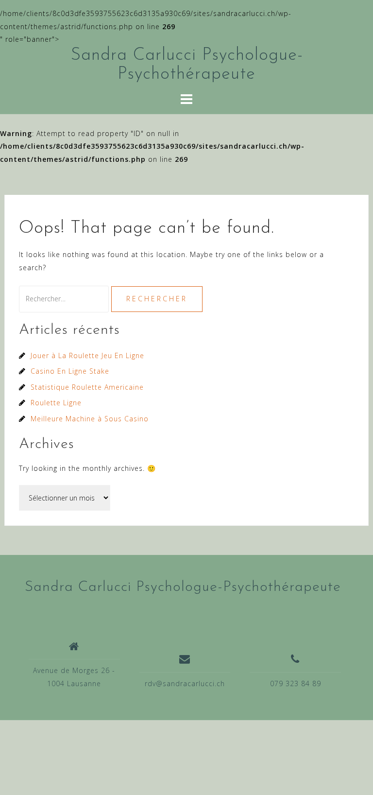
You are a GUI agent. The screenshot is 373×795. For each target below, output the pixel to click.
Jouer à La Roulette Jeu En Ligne (87, 355)
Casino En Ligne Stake (70, 371)
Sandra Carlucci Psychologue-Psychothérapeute (183, 587)
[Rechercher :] (65, 298)
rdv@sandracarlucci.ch (185, 683)
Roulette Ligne (56, 402)
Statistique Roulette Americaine (87, 387)
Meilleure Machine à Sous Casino (90, 418)
